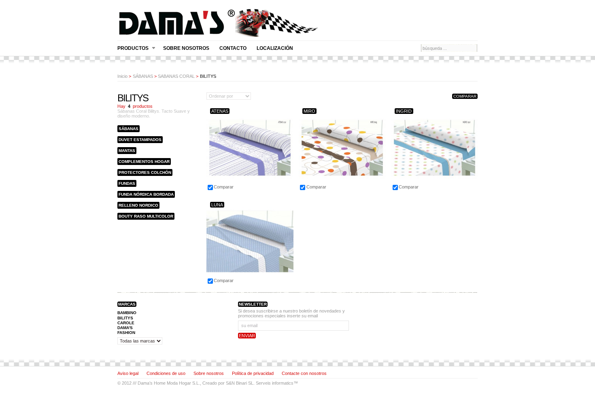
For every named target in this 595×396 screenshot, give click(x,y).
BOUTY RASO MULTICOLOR (146, 216)
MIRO (309, 111)
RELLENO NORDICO (138, 205)
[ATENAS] (249, 189)
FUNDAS (127, 183)
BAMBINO (126, 312)
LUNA (217, 204)
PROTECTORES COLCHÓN (145, 172)
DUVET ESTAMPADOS (140, 139)
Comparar (224, 186)
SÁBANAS (143, 76)
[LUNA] (249, 283)
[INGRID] (434, 189)
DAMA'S (125, 327)
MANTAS (127, 150)
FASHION (126, 332)
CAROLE (125, 323)
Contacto (232, 48)
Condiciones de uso (166, 373)
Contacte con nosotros (304, 373)
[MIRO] (342, 189)
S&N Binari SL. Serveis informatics (259, 383)
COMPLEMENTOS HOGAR (144, 161)
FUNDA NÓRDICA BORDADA (146, 194)
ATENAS (219, 111)
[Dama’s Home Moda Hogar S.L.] (218, 33)
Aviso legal (127, 373)
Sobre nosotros (186, 48)
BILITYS (125, 318)
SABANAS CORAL (176, 76)
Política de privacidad (253, 373)
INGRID (404, 111)
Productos (133, 48)
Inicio (122, 76)
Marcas (127, 304)
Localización (275, 48)
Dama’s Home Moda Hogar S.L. (169, 383)
